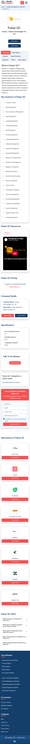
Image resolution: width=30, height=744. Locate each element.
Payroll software (6, 663)
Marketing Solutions (6, 705)
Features (5, 60)
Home (3, 7)
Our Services (4, 708)
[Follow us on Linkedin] (14, 741)
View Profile (15, 457)
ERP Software (6, 669)
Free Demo (14, 41)
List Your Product (6, 702)
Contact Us (4, 722)
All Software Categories (8, 690)
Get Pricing (14, 46)
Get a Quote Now (15, 424)
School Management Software (10, 681)
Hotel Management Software (10, 687)
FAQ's (13, 60)
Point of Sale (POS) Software (10, 678)
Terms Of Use (5, 725)
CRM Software (6, 666)
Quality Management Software (15, 7)
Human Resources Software (10, 660)
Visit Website (8, 315)
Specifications (16, 56)
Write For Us (4, 731)
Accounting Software (8, 673)
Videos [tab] (6, 233)
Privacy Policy (5, 728)
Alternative (22, 60)
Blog (2, 719)
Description (16, 52)
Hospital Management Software (11, 684)
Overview (5, 52)
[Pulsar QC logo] (14, 19)
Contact (5, 56)
